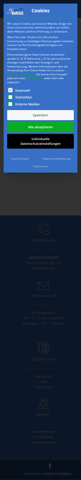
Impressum (41, 166)
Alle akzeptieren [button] (40, 127)
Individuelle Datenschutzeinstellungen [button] (40, 141)
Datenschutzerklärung (21, 74)
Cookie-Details (20, 159)
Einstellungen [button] (34, 78)
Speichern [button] (40, 115)
